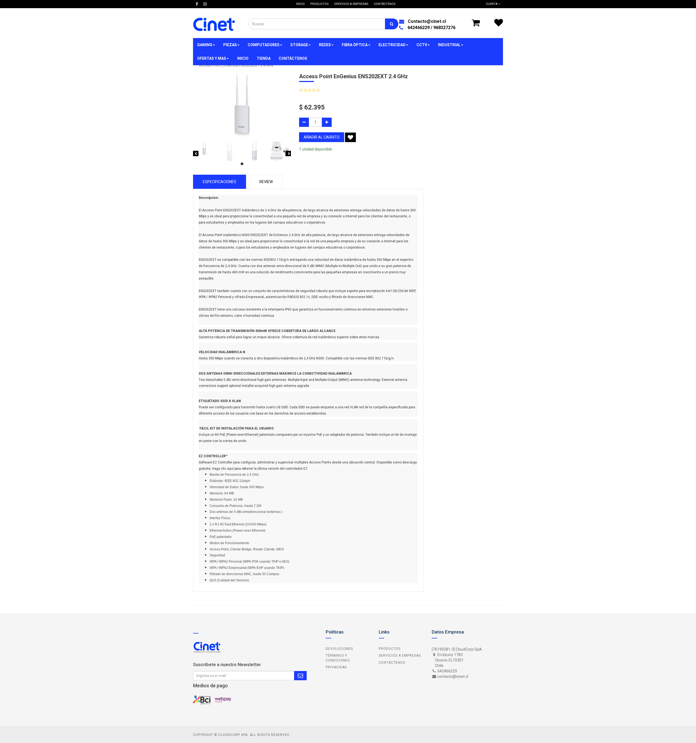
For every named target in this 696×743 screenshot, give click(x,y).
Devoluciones (339, 649)
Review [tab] (266, 182)
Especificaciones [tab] (219, 182)
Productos (389, 649)
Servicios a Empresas (400, 655)
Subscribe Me (300, 675)
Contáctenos (392, 662)
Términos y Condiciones (338, 658)
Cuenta (492, 4)
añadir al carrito (322, 137)
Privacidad (336, 667)
